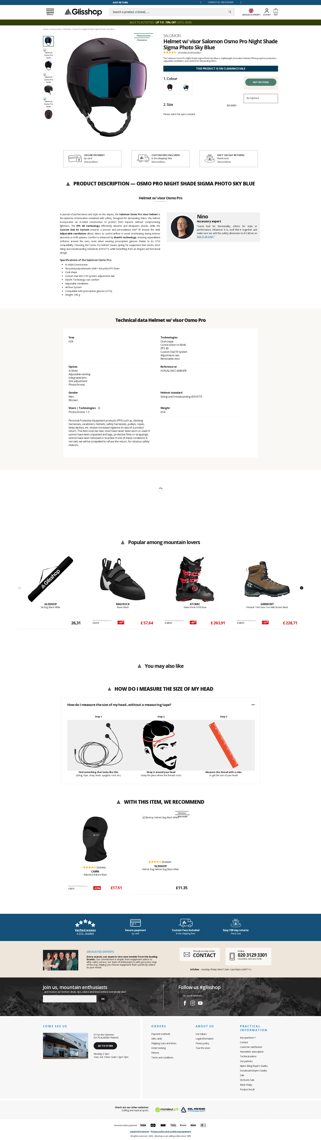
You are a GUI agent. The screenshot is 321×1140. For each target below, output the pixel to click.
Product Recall (247, 1089)
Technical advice (248, 1056)
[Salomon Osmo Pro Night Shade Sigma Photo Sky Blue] (107, 87)
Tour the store (203, 1048)
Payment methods (160, 1033)
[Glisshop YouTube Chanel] (200, 1003)
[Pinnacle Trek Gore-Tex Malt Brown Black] (267, 579)
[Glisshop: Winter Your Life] (83, 12)
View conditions (91, 161)
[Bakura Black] (95, 839)
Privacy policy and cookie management (171, 1131)
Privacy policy (202, 1043)
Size (168, 104)
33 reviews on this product (189, 52)
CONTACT (204, 955)
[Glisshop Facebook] (185, 1003)
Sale (242, 1075)
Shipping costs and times (163, 1043)
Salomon (172, 35)
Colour (170, 78)
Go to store (105, 1045)
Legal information (204, 1038)
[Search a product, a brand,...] (230, 12)
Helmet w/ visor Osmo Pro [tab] (160, 198)
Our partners (246, 1061)
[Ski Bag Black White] (50, 579)
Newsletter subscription (252, 1051)
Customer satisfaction (251, 1047)
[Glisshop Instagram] (192, 1003)
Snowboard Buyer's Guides (253, 1070)
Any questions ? (248, 1037)
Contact (244, 1042)
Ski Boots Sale (247, 1079)
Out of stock (261, 82)
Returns (155, 1052)
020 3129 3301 (205, 236)
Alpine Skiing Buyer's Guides (254, 1065)
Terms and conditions (162, 1057)
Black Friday (246, 1084)
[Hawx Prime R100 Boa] (195, 579)
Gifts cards (156, 1038)
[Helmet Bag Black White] (160, 836)
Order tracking (158, 1048)
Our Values (201, 1033)
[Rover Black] (122, 579)
